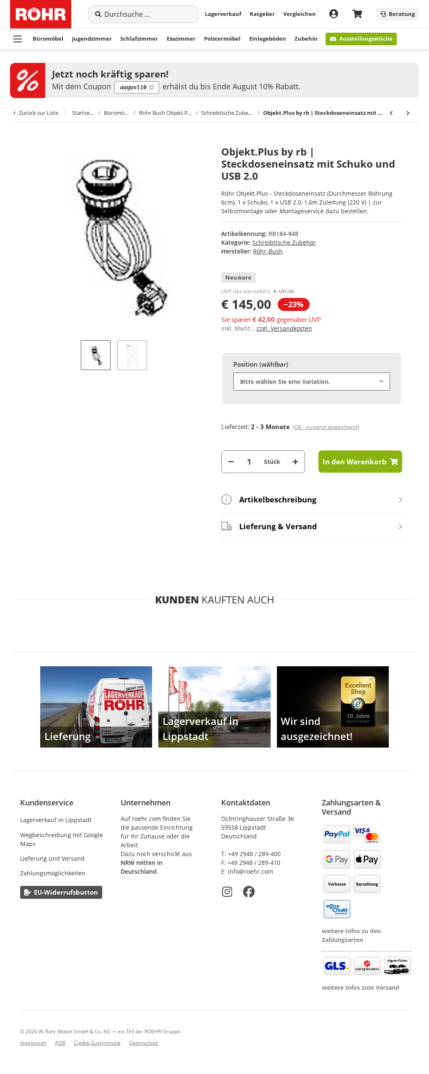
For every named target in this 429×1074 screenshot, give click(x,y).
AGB (60, 1042)
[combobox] (311, 382)
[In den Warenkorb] (27, 141)
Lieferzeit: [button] (290, 426)
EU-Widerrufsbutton (66, 892)
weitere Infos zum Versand (360, 987)
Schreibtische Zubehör (284, 242)
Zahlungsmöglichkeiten (52, 873)
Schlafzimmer (139, 38)
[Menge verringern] (231, 461)
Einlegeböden (267, 38)
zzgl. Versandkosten (284, 328)
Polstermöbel (222, 38)
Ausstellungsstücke (366, 38)
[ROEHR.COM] (40, 14)
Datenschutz (143, 1042)
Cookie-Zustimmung (97, 1042)
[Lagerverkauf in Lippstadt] (214, 707)
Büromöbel (48, 38)
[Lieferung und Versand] (96, 707)
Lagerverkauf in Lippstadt (56, 820)
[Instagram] (227, 892)
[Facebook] (249, 892)
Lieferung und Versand (52, 858)
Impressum (33, 1042)
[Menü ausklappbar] (17, 39)
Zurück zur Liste (38, 112)
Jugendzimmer (92, 38)
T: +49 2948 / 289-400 (251, 854)
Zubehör (306, 38)
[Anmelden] (333, 14)
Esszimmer (181, 38)
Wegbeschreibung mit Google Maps (61, 839)
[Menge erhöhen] (295, 462)
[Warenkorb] (357, 14)
